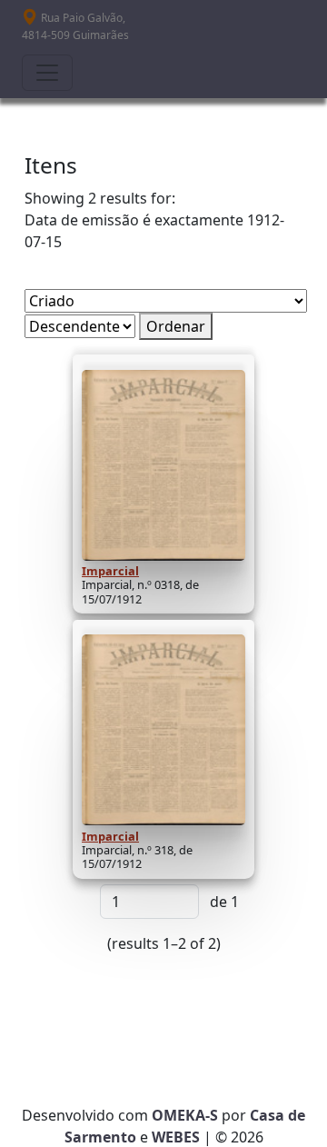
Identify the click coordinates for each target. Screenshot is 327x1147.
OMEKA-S (185, 1115)
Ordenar (175, 326)
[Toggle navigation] (47, 73)
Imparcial (110, 571)
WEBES (176, 1137)
